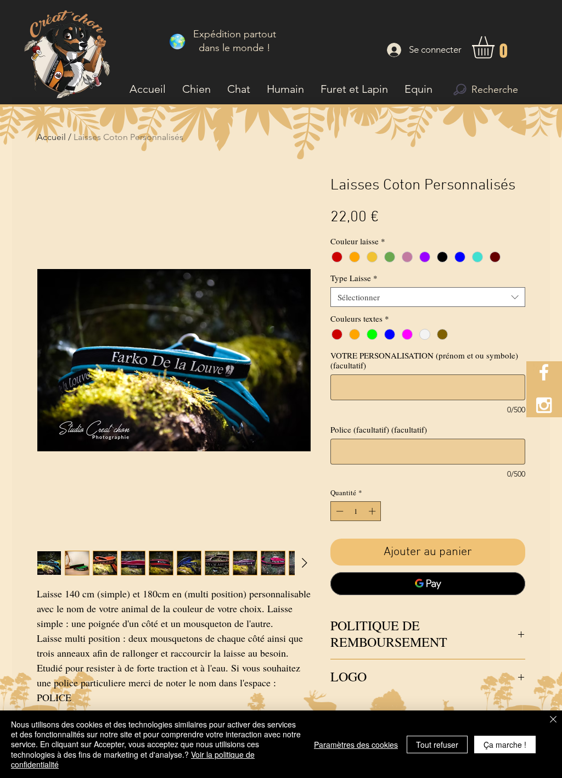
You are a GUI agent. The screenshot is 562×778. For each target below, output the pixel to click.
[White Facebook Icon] (544, 372)
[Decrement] (338, 511)
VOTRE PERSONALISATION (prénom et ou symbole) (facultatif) (424, 360)
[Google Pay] (427, 583)
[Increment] (373, 511)
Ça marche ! (505, 744)
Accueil (51, 137)
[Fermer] (553, 720)
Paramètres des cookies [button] (356, 744)
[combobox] (427, 297)
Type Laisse (354, 278)
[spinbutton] (356, 511)
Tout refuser (437, 744)
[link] (496, 47)
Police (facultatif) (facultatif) (378, 429)
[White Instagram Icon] (544, 405)
